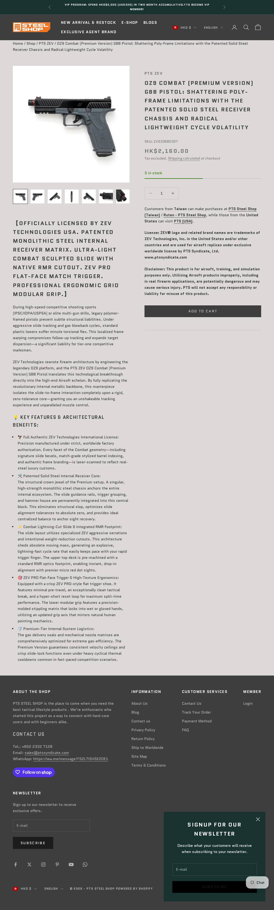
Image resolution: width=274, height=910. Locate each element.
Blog (135, 712)
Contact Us (191, 703)
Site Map (139, 756)
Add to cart (203, 311)
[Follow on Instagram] (43, 864)
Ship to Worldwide (147, 747)
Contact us (140, 721)
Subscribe (214, 886)
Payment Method (197, 721)
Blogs (150, 22)
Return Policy (143, 738)
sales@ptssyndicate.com (47, 752)
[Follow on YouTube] (71, 864)
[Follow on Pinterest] (57, 864)
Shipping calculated (184, 158)
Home (18, 43)
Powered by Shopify (134, 888)
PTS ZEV (46, 43)
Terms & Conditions (148, 765)
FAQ (185, 730)
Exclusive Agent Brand (88, 32)
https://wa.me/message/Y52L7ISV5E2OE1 (70, 758)
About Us (139, 703)
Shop (30, 43)
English (211, 27)
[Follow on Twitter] (29, 864)
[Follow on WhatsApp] (85, 864)
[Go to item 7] (123, 196)
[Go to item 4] (71, 196)
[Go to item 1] (20, 196)
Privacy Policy (143, 730)
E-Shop (129, 22)
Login (248, 703)
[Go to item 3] (54, 196)
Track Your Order (196, 712)
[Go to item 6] (105, 196)
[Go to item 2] (37, 196)
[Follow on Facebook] (15, 864)
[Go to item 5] (88, 196)
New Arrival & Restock (88, 22)
